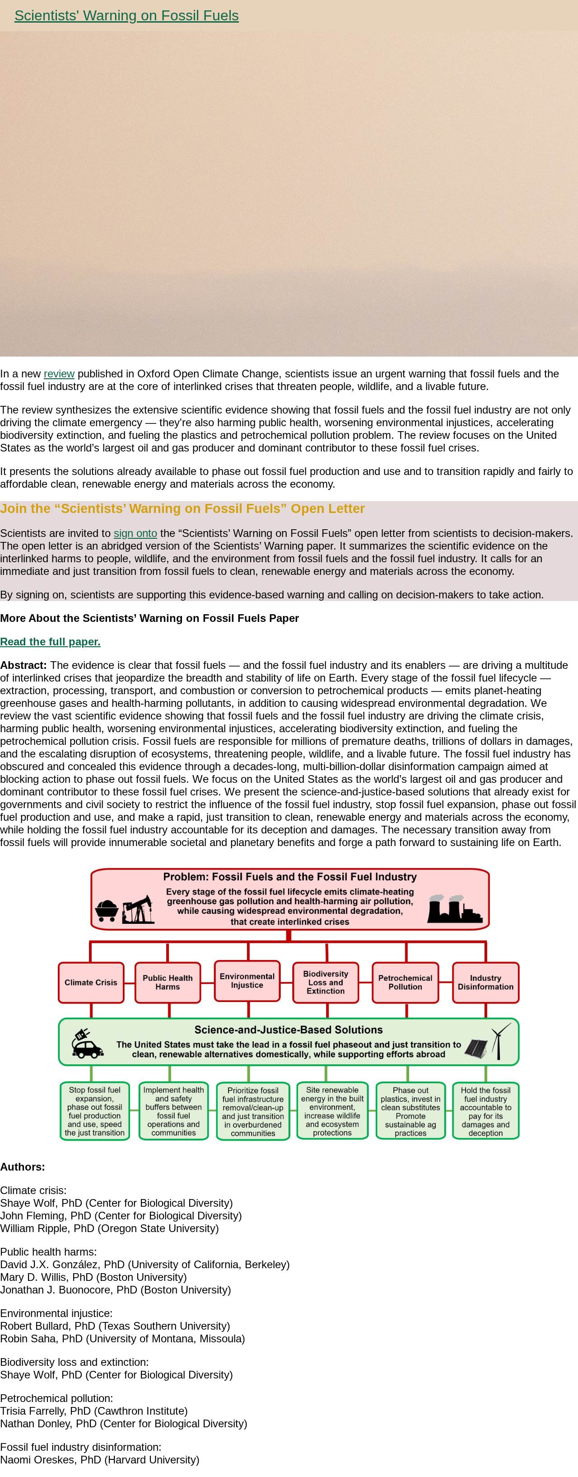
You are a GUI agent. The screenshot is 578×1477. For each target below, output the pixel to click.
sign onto (135, 533)
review (59, 373)
